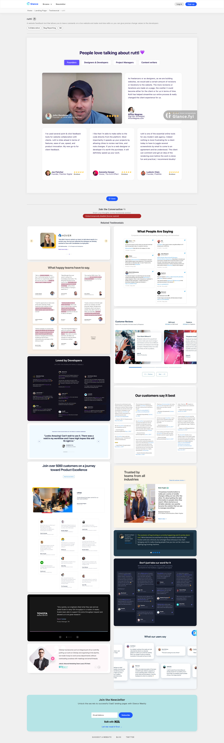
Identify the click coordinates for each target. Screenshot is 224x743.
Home (29, 11)
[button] (47, 4)
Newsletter (61, 4)
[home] (32, 4)
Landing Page (41, 11)
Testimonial (54, 11)
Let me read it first (112, 727)
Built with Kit (112, 722)
